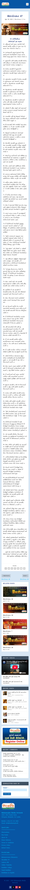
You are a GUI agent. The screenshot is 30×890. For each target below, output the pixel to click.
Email (5, 788)
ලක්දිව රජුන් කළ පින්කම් (20, 701)
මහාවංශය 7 (7, 631)
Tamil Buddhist (6, 870)
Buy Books (5, 835)
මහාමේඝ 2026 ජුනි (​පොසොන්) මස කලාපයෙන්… (12, 682)
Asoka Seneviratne (8, 753)
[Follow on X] (13, 887)
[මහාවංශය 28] (15, 640)
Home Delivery (6, 840)
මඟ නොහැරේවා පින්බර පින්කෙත (14, 771)
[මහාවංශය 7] (15, 624)
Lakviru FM (5, 862)
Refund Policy (6, 848)
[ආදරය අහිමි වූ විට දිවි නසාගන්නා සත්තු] (5, 693)
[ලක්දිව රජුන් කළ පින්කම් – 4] (5, 701)
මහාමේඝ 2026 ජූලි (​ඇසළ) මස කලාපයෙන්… (11, 677)
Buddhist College (7, 867)
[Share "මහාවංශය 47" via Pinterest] (15, 568)
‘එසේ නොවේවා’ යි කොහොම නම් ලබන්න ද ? (17, 720)
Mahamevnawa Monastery (10, 857)
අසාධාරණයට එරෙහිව (14, 713)
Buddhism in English (8, 872)
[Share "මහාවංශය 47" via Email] (21, 568)
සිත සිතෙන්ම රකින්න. (11, 776)
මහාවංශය (18, 19)
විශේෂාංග (10, 696)
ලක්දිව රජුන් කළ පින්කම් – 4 (16, 700)
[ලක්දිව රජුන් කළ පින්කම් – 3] (5, 708)
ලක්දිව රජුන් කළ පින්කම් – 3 (16, 707)
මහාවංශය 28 (8, 647)
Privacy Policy (6, 845)
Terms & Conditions (8, 842)
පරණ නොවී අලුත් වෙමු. (11, 766)
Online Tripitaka (7, 865)
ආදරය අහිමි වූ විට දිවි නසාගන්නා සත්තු (17, 693)
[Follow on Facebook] (10, 887)
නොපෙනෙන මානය (19, 695)
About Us (4, 837)
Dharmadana (5, 832)
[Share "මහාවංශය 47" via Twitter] (8, 568)
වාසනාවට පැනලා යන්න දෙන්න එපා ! (15, 761)
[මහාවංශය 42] (15, 592)
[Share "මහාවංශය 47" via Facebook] (5, 568)
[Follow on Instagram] (16, 887)
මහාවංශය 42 (8, 599)
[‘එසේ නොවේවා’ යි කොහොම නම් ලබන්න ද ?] (5, 721)
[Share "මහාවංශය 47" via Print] (24, 568)
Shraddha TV (6, 860)
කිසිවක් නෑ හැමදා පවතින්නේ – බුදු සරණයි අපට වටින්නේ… (13, 755)
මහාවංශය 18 (8, 615)
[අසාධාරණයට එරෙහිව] (5, 714)
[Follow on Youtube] (19, 887)
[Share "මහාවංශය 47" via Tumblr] (11, 568)
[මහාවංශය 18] (15, 608)
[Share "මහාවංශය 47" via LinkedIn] (18, 568)
